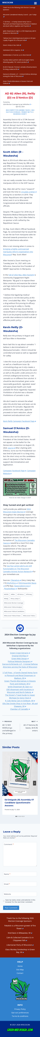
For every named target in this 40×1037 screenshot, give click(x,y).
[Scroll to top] (35, 1005)
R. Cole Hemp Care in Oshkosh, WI (19, 701)
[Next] (34, 783)
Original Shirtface (19, 656)
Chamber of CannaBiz (19, 709)
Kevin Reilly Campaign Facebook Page (18, 421)
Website (7, 894)
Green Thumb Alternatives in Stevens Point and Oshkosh (18, 82)
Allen (13, 594)
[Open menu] (35, 2)
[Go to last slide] (5, 783)
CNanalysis (15, 580)
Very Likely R (15, 599)
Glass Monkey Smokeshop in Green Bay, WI (20, 950)
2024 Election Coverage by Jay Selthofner (16, 104)
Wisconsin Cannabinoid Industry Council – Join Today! (19, 15)
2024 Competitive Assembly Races (18, 110)
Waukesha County (20, 114)
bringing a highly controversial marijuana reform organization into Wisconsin (18, 252)
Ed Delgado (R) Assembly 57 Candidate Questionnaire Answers (19, 803)
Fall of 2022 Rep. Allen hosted (20, 275)
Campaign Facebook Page (14, 470)
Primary (29, 594)
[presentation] (20, 774)
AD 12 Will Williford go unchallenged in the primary (9, 728)
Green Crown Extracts (19, 653)
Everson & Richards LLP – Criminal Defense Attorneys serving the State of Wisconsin (20, 75)
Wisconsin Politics (29, 616)
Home (20, 966)
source (10, 448)
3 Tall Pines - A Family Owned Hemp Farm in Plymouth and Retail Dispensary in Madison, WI (20, 675)
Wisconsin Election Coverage (13, 603)
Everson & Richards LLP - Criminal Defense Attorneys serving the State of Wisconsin (20, 665)
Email (7, 884)
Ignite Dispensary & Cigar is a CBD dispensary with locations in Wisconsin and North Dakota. (20, 689)
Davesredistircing (21, 586)
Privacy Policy (20, 1009)
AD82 (6, 594)
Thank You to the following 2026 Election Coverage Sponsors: (19, 9)
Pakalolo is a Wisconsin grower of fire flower (20, 927)
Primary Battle (27, 112)
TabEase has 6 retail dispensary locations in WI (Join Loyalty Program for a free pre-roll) (19, 39)
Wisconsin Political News (12, 616)
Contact (20, 973)
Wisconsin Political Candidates (14, 611)
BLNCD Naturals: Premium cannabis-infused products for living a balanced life (20, 68)
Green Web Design (19, 658)
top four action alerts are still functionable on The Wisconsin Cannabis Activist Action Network (17, 569)
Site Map (20, 969)
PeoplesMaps (9, 588)
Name (7, 874)
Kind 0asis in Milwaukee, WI (19, 933)
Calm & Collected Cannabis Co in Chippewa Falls (20, 938)
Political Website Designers (19, 661)
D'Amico (20, 594)
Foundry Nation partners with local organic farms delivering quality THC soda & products (18, 61)
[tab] (16, 816)
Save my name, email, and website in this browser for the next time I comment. (20, 901)
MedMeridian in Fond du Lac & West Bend (16, 55)
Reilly (6, 599)
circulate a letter (28, 192)
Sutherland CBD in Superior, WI (13, 50)
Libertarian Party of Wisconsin (19, 945)
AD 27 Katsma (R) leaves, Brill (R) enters (30, 726)
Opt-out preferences (20, 1012)
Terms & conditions (20, 1016)
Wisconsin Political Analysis (13, 607)
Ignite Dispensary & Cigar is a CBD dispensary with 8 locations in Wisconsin (19, 32)
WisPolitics (11, 583)
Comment (9, 844)
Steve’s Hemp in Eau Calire (11, 45)
